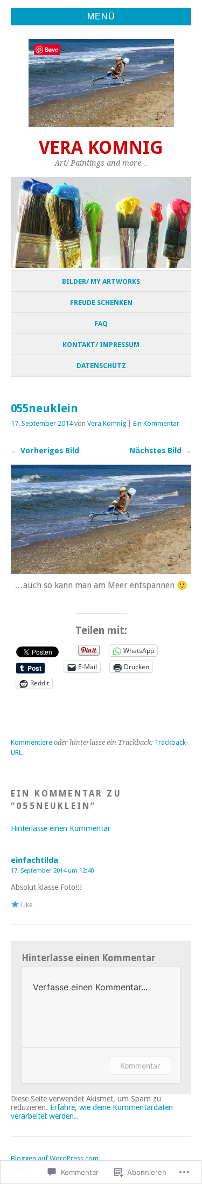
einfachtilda (34, 860)
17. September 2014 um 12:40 (52, 870)
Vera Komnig (101, 147)
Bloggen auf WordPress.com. (55, 1158)
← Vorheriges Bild (45, 450)
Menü (101, 16)
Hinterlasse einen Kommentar (60, 828)
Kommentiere (31, 742)
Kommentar (140, 1065)
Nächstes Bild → (160, 450)
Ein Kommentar (156, 423)
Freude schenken (101, 302)
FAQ (101, 323)
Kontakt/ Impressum (101, 345)
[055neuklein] (101, 571)
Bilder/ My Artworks (101, 281)
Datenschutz (101, 366)
